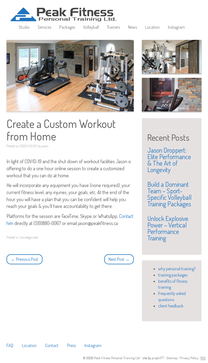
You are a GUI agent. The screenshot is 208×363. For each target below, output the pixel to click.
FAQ (9, 345)
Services (44, 27)
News (132, 27)
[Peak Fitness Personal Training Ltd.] (70, 9)
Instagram (176, 27)
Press (71, 345)
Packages (67, 27)
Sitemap (172, 358)
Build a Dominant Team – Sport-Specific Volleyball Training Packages (169, 194)
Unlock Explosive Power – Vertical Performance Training (167, 228)
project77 (158, 358)
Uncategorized (28, 237)
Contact (51, 345)
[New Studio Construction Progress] (172, 94)
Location (152, 27)
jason (45, 146)
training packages (172, 275)
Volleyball (91, 27)
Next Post (119, 259)
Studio (24, 27)
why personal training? (177, 268)
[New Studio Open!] (172, 56)
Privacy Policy (189, 358)
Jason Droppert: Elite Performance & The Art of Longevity (169, 160)
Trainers (113, 27)
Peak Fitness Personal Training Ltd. (117, 358)
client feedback (170, 306)
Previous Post (24, 259)
